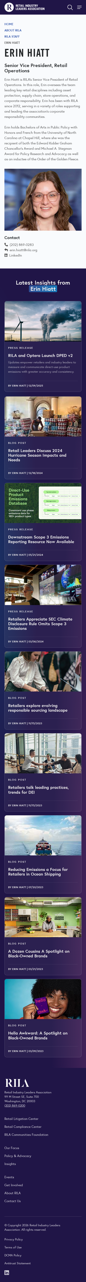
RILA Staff (12, 36)
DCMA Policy (12, 1255)
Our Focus (11, 1147)
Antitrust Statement (17, 1263)
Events (9, 1176)
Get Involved (13, 1184)
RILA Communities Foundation (26, 1134)
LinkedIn (15, 255)
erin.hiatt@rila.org (23, 249)
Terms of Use (13, 1247)
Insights (10, 1163)
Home (8, 24)
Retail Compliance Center (22, 1126)
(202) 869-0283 (22, 244)
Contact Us (12, 1200)
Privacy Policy (13, 1239)
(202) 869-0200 (14, 1105)
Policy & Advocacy (17, 1155)
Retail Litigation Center (21, 1118)
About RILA (12, 30)
